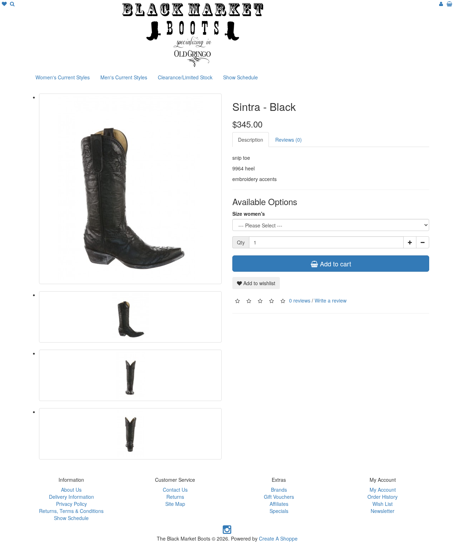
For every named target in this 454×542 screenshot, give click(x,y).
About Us (71, 489)
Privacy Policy (71, 503)
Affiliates (279, 503)
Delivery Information (71, 496)
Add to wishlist (258, 283)
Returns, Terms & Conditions (71, 510)
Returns (175, 496)
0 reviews (299, 300)
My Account (383, 489)
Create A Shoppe (278, 538)
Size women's (248, 213)
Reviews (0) (288, 139)
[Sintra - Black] (130, 189)
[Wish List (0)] (5, 3)
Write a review (331, 300)
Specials (279, 510)
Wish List (382, 503)
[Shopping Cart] (449, 3)
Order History (382, 496)
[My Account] (441, 3)
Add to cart (334, 263)
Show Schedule (240, 77)
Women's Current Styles (62, 77)
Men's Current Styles (123, 77)
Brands (279, 489)
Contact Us (175, 489)
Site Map (175, 503)
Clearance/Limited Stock (185, 77)
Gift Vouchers (279, 496)
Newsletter (382, 510)
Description (250, 139)
